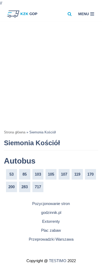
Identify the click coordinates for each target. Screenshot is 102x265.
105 (51, 174)
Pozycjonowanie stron (51, 203)
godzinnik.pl (51, 212)
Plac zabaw (51, 230)
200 (11, 187)
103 (38, 174)
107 (64, 174)
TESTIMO (57, 260)
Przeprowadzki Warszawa (51, 239)
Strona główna (14, 132)
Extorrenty (51, 221)
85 (24, 174)
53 (11, 174)
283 (24, 187)
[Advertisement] (51, 75)
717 (38, 187)
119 (77, 174)
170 (90, 174)
